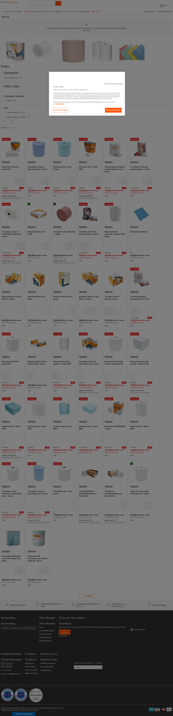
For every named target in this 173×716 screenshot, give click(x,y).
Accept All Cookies (113, 110)
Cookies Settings (60, 110)
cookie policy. (60, 103)
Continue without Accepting (114, 83)
